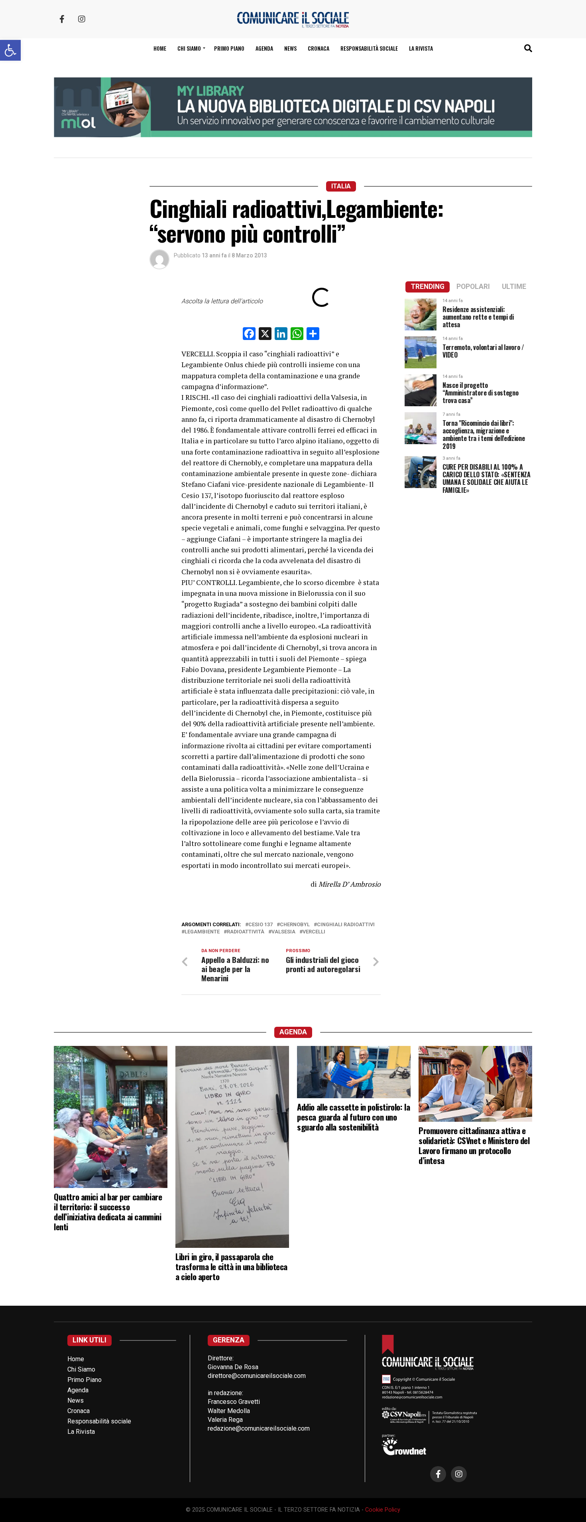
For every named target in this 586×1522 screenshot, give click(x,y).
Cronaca (318, 48)
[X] (265, 334)
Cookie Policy (382, 1509)
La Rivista (421, 48)
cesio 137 (260, 924)
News (290, 48)
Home (159, 48)
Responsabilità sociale (369, 48)
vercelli (314, 932)
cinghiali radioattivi (346, 924)
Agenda (264, 48)
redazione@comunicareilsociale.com (259, 1428)
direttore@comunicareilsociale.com (257, 1376)
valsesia (283, 932)
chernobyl (295, 924)
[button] (10, 50)
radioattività (245, 932)
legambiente (202, 932)
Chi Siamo (81, 1369)
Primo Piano (229, 48)
